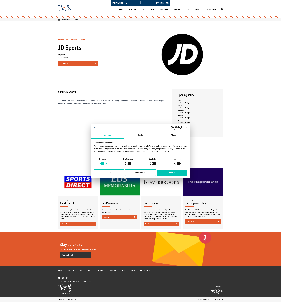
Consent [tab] (107, 135)
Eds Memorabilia (110, 203)
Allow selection (141, 172)
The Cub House (211, 9)
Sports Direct (67, 203)
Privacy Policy (72, 299)
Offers (143, 9)
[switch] (128, 163)
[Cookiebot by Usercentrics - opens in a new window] (172, 128)
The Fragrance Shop (195, 203)
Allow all (172, 172)
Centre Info (164, 9)
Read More (65, 224)
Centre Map (177, 9)
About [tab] (173, 135)
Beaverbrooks (151, 203)
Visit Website (64, 63)
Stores (121, 9)
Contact (197, 9)
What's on (132, 9)
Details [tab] (140, 135)
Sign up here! (67, 255)
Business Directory (66, 19)
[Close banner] (186, 128)
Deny (109, 172)
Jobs (188, 9)
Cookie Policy (62, 299)
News (153, 9)
